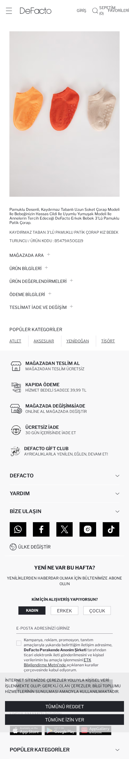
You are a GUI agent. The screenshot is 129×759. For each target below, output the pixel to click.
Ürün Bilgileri (25, 268)
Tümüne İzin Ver (64, 719)
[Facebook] (41, 529)
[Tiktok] (111, 529)
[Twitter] (64, 529)
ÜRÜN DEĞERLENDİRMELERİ (38, 281)
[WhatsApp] (18, 529)
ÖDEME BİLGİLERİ (27, 294)
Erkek (64, 610)
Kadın (32, 610)
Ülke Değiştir (34, 546)
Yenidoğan (77, 341)
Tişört (108, 341)
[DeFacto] (35, 11)
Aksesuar (44, 341)
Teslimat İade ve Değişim (38, 307)
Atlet (15, 341)
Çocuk (97, 610)
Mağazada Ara (26, 255)
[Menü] (9, 10)
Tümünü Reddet (64, 706)
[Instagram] (88, 529)
